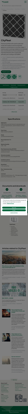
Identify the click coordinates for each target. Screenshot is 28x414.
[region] (14, 207)
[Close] (25, 200)
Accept (14, 210)
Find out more (10, 203)
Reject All (14, 207)
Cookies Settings (14, 212)
